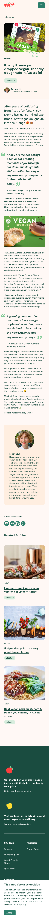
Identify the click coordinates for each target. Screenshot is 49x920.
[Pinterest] (23, 523)
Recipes (8, 849)
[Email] (12, 523)
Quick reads (10, 868)
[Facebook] (17, 523)
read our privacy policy (15, 904)
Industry (10, 17)
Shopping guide (11, 854)
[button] (41, 5)
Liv (20, 89)
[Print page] (7, 523)
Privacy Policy (33, 849)
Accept (9, 912)
